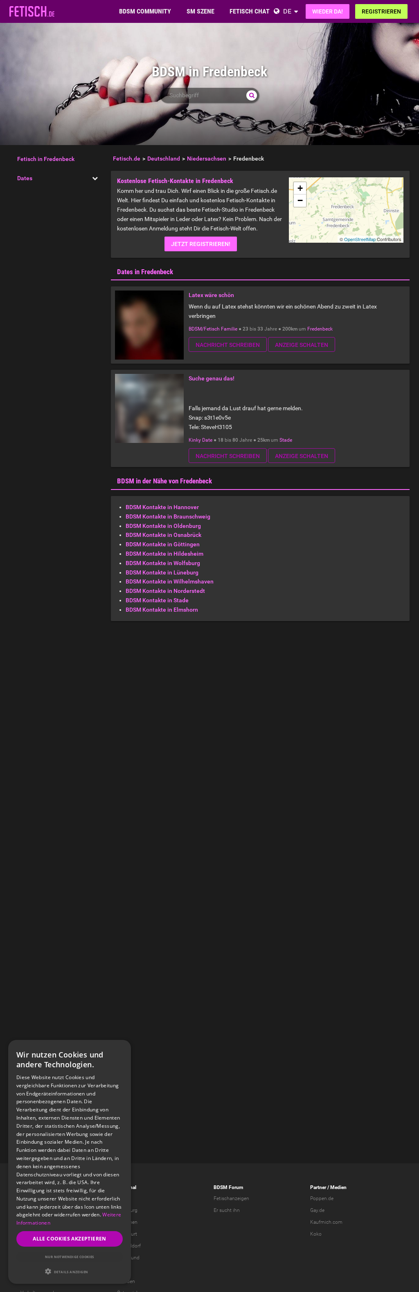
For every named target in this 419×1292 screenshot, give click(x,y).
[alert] (69, 1162)
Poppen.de (321, 1198)
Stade (285, 440)
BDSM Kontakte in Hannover (162, 507)
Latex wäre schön (211, 295)
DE (287, 11)
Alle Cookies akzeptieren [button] (69, 1238)
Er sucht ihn (227, 1210)
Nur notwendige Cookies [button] (69, 1256)
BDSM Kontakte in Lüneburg (162, 572)
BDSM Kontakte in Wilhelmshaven (170, 581)
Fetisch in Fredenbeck (45, 159)
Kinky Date (200, 440)
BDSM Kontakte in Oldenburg (163, 526)
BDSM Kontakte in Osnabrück (163, 535)
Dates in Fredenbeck (145, 272)
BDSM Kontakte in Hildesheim (164, 553)
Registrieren (381, 11)
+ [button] (300, 188)
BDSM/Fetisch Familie (213, 329)
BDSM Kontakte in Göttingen (163, 544)
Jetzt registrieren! (200, 244)
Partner (318, 1187)
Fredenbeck (320, 329)
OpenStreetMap (360, 239)
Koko (316, 1234)
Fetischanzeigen (231, 1198)
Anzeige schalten (301, 345)
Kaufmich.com (326, 1222)
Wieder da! (327, 11)
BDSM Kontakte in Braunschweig (168, 516)
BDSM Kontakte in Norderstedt (165, 591)
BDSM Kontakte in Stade (157, 600)
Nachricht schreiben (228, 345)
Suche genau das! (211, 378)
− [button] (300, 200)
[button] (69, 1271)
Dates (24, 178)
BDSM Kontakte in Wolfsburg (163, 563)
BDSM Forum (228, 1187)
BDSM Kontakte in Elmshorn (162, 609)
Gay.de (317, 1210)
